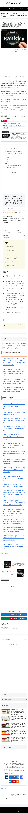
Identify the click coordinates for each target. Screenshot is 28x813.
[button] (25, 639)
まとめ (7, 163)
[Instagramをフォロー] (21, 777)
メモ (8, 161)
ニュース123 (14, 761)
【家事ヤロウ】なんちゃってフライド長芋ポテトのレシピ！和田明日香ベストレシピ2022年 (14, 153)
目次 (12, 148)
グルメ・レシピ (6, 580)
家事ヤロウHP (5, 553)
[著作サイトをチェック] (6, 777)
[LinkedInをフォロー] (10, 781)
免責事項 (3, 788)
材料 (8, 157)
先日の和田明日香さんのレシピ (14, 165)
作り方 (8, 159)
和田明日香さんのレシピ (7, 583)
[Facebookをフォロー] (14, 777)
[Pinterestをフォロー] (14, 781)
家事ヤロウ (17, 583)
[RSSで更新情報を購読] (17, 781)
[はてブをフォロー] (17, 777)
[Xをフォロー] (10, 777)
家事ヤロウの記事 (11, 167)
